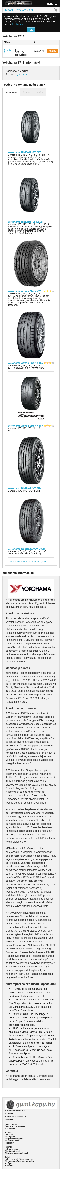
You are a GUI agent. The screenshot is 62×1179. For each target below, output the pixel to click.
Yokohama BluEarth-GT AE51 (25, 152)
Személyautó (11, 92)
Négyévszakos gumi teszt (16, 1152)
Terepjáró (39, 92)
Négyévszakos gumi (14, 1138)
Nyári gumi (10, 1136)
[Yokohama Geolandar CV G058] (31, 520)
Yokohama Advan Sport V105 (25, 363)
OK (31, 29)
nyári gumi (21, 74)
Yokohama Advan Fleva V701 (25, 291)
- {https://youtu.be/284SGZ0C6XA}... (27, 552)
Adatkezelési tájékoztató (16, 1116)
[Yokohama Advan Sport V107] (31, 397)
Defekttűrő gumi (12, 1140)
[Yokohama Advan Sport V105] (31, 334)
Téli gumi (9, 1134)
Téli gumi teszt (11, 1148)
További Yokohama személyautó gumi (27, 561)
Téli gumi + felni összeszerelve (19, 1159)
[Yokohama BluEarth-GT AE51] (31, 124)
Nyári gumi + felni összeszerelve (19, 1161)
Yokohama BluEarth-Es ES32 (25, 222)
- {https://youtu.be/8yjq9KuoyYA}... (27, 366)
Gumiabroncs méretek (15, 1126)
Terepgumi (10, 1142)
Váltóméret (10, 1128)
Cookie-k (9, 1119)
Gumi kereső (11, 1124)
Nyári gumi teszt (12, 1150)
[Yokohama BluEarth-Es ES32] (31, 193)
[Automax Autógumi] (16, 3)
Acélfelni (9, 1165)
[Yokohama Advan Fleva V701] (31, 263)
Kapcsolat (9, 1113)
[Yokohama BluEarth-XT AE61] (31, 460)
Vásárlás (52, 51)
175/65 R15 (7, 51)
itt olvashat (18, 24)
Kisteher (26, 92)
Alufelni (8, 1163)
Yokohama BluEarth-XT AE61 (25, 488)
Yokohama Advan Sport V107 (25, 425)
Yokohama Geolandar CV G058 (26, 549)
